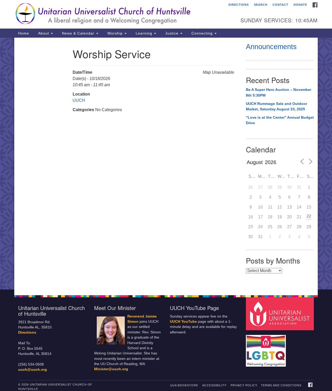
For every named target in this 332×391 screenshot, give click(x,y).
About (43, 33)
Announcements (271, 47)
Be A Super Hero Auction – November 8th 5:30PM (278, 92)
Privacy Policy (244, 385)
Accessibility (214, 385)
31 (299, 187)
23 (250, 227)
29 (279, 187)
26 (250, 187)
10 (260, 207)
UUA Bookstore (184, 385)
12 (279, 207)
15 (309, 207)
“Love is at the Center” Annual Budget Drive (280, 120)
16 (250, 217)
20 (289, 217)
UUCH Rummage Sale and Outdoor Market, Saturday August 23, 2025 (276, 106)
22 (309, 216)
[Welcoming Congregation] (266, 348)
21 (299, 217)
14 (299, 207)
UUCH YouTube (183, 321)
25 (270, 227)
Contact (280, 4)
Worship (115, 33)
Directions (239, 4)
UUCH (79, 100)
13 (289, 207)
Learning (144, 33)
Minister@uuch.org (111, 369)
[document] (166, 163)
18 (270, 217)
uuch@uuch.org (32, 370)
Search (260, 4)
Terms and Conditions (281, 385)
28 (270, 187)
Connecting (202, 33)
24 (260, 227)
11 (270, 207)
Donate (300, 4)
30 (289, 187)
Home (23, 33)
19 (279, 217)
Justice (172, 33)
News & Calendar (78, 33)
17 (260, 217)
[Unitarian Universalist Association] (280, 313)
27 (260, 187)
